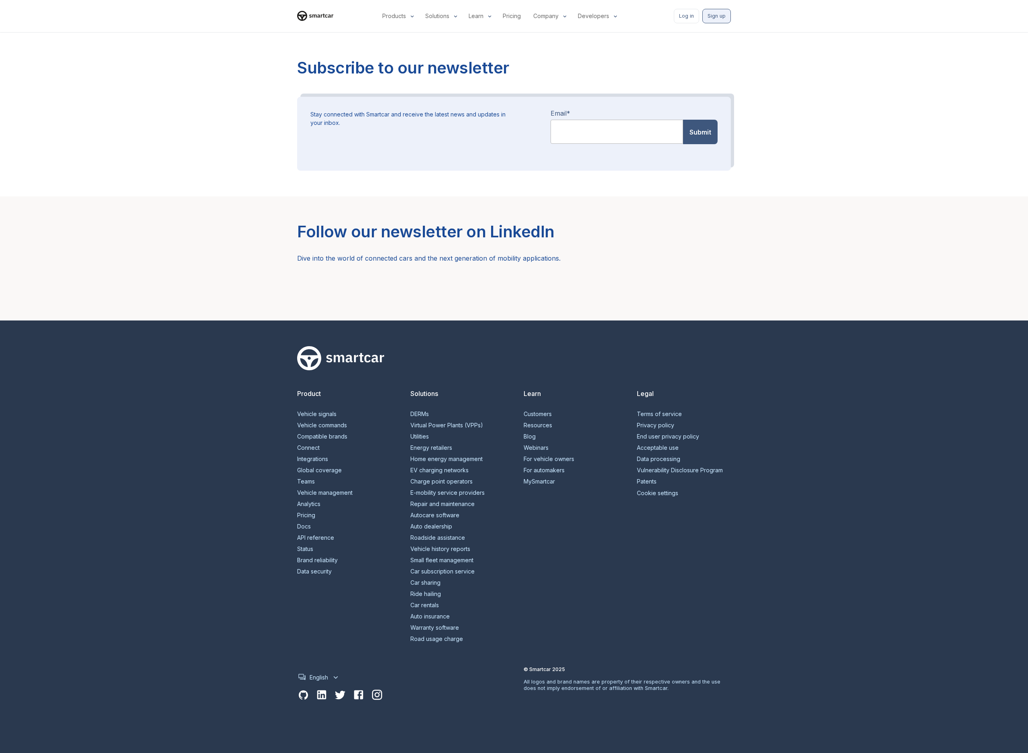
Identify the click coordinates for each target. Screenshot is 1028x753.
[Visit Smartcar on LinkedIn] (322, 695)
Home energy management (446, 459)
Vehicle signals (317, 414)
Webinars (536, 448)
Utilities (419, 436)
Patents (647, 481)
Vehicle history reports (440, 549)
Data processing (658, 459)
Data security (314, 571)
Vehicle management (325, 493)
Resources (538, 425)
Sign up (717, 16)
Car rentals (424, 605)
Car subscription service (442, 571)
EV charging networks (439, 470)
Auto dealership (431, 526)
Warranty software (434, 627)
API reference (315, 538)
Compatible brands (322, 436)
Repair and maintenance (442, 504)
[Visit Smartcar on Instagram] (377, 695)
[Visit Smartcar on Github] (303, 695)
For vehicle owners (549, 459)
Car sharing (425, 583)
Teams (306, 481)
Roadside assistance (437, 538)
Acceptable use (658, 448)
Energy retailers (431, 448)
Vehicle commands (322, 425)
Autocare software (434, 515)
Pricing (306, 515)
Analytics (308, 504)
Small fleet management (441, 560)
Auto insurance (430, 616)
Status (305, 549)
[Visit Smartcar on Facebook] (359, 695)
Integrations (312, 459)
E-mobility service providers (447, 493)
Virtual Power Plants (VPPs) (446, 425)
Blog (530, 436)
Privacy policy (655, 425)
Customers (538, 414)
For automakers (544, 470)
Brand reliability (317, 560)
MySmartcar (539, 481)
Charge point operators (441, 481)
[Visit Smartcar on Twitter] (340, 695)
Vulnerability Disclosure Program (680, 470)
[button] (398, 16)
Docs (304, 526)
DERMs (419, 414)
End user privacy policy (668, 436)
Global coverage (319, 470)
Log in (686, 16)
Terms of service (659, 414)
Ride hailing (425, 594)
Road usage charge (436, 639)
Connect (308, 448)
